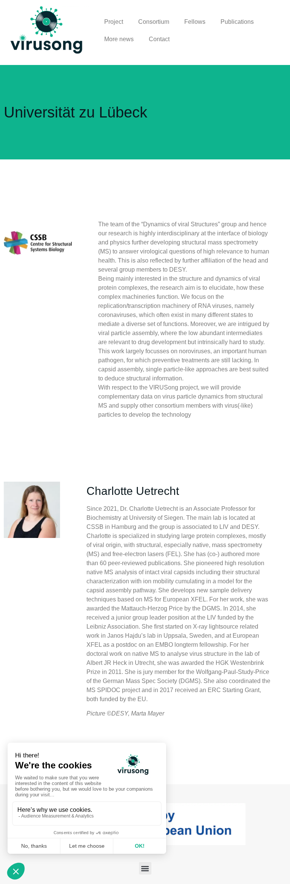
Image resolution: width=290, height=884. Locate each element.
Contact (159, 39)
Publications (237, 22)
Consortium (153, 22)
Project (113, 22)
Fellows (194, 22)
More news (119, 39)
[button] (145, 868)
